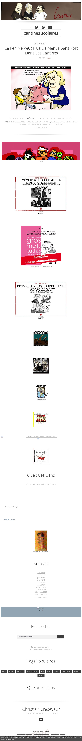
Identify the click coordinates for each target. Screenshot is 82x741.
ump (42, 671)
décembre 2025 (41, 592)
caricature (58, 124)
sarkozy (56, 671)
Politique (49, 118)
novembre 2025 (41, 594)
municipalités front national (38, 122)
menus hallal (68, 122)
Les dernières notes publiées (41, 734)
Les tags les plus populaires (58, 734)
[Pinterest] (43, 27)
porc (30, 124)
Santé (64, 118)
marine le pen (56, 122)
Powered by (9, 519)
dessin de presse (46, 124)
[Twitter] (36, 27)
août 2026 (41, 573)
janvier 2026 (41, 589)
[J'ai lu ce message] (80, 737)
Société (70, 118)
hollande (77, 671)
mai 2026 (41, 580)
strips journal (51, 484)
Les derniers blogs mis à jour (24, 734)
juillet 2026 (41, 575)
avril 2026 (41, 582)
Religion (57, 118)
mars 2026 (41, 585)
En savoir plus (10, 739)
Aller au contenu (7, 2)
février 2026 (41, 587)
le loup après (31, 484)
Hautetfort (46, 731)
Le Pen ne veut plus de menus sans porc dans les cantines (41, 50)
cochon (35, 124)
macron (11, 671)
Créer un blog (37, 731)
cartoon (41, 675)
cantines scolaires (17, 122)
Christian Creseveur (41, 709)
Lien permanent (17, 118)
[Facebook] (31, 27)
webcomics (40, 484)
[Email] (50, 27)
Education (40, 118)
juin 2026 (41, 577)
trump (4, 671)
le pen (49, 671)
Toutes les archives (41, 598)
